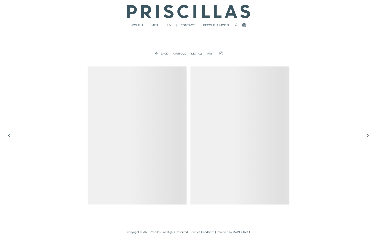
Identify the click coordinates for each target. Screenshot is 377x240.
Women (137, 25)
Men (154, 25)
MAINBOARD (241, 232)
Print (211, 53)
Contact (188, 25)
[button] (137, 135)
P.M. (169, 25)
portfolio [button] (179, 53)
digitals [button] (197, 53)
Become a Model (216, 25)
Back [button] (161, 53)
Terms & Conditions (202, 232)
